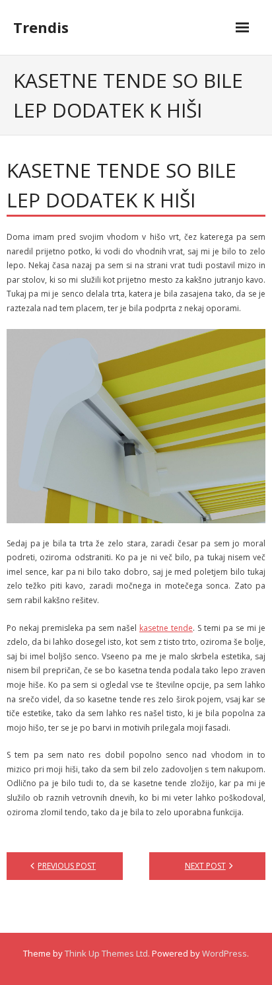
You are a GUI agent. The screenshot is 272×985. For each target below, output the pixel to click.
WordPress (224, 953)
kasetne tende (166, 628)
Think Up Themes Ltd (106, 953)
